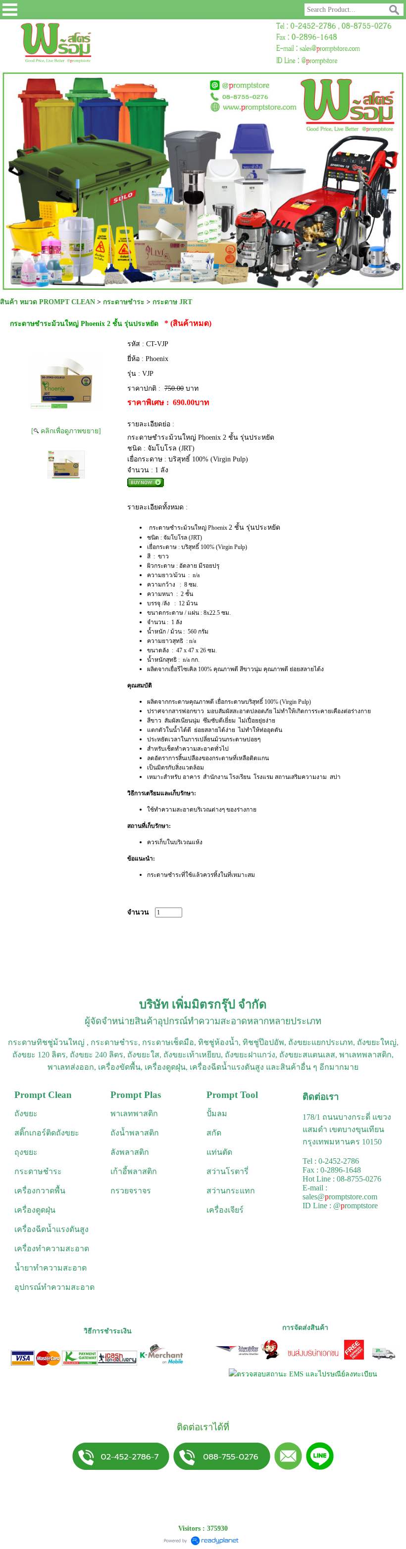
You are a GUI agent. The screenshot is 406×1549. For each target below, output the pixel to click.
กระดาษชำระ (124, 302)
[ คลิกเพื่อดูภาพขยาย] (66, 431)
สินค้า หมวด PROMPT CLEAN (47, 302)
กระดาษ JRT (172, 302)
